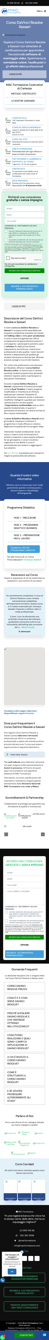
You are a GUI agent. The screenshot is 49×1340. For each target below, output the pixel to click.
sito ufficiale (12, 453)
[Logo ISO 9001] (10, 813)
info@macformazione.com (27, 1245)
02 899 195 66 (13, 3)
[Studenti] (24, 1132)
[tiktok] (37, 1258)
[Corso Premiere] (10, 1181)
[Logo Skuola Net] (10, 1133)
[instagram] (24, 1258)
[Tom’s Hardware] (38, 1143)
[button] (24, 74)
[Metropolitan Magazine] (24, 1141)
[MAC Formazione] (24, 1211)
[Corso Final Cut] (38, 1181)
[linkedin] (30, 1258)
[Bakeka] (10, 1142)
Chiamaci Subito (31, 559)
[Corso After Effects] (24, 1181)
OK (12, 1272)
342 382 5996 (31, 3)
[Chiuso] (21, 1252)
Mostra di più (28, 627)
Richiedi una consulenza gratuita (24, 271)
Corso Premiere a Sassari (10, 1199)
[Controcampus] (18, 1152)
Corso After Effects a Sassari (24, 1199)
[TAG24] (32, 1153)
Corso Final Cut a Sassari (38, 1199)
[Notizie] (39, 1133)
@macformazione (27, 1240)
